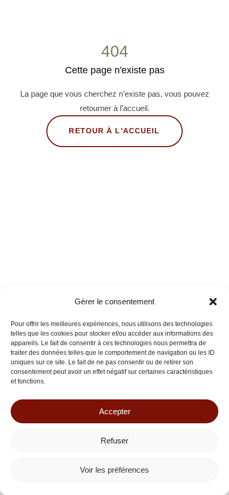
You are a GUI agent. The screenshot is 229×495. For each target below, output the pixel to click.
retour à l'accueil (114, 130)
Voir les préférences (114, 469)
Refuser (114, 440)
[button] (213, 301)
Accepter (114, 411)
